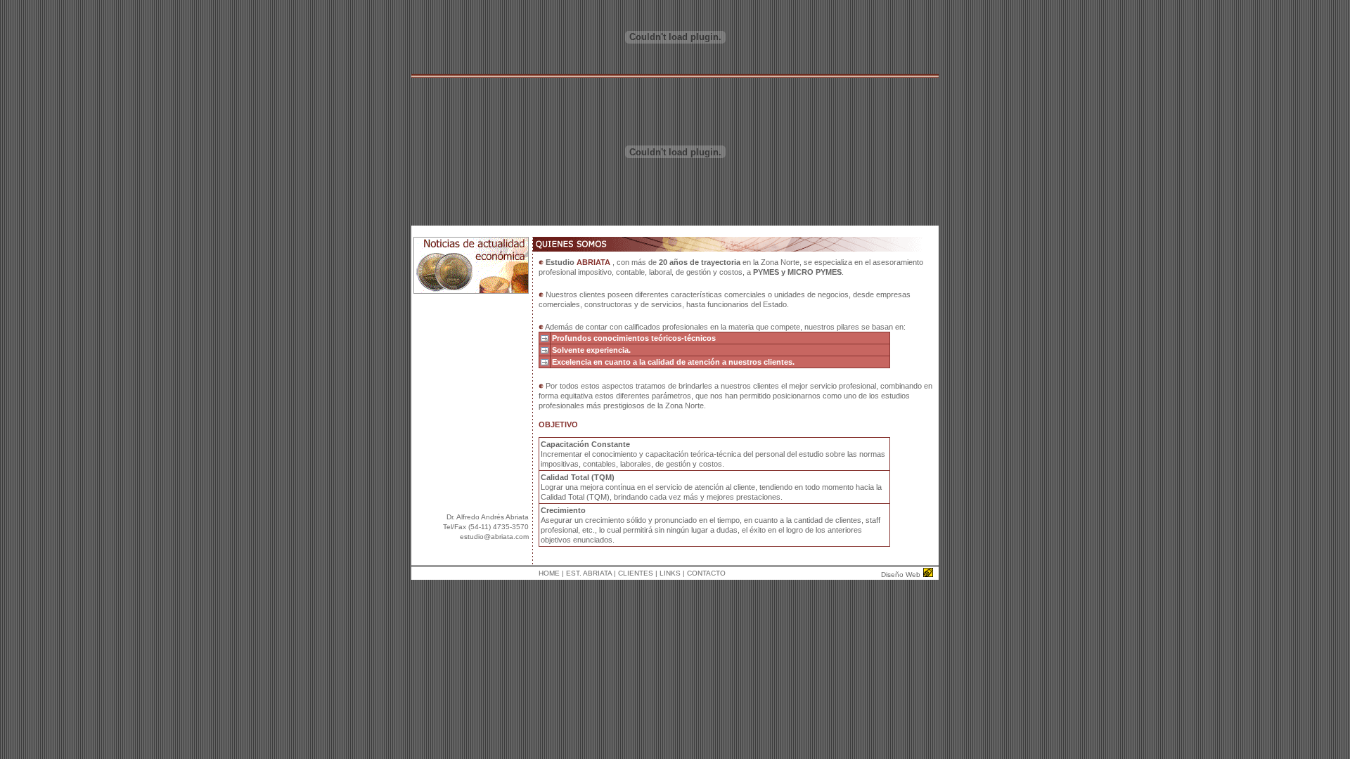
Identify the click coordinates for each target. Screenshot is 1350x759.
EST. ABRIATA (589, 573)
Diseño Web (900, 574)
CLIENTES (635, 573)
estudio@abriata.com (494, 536)
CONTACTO (706, 573)
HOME (549, 573)
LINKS (670, 573)
